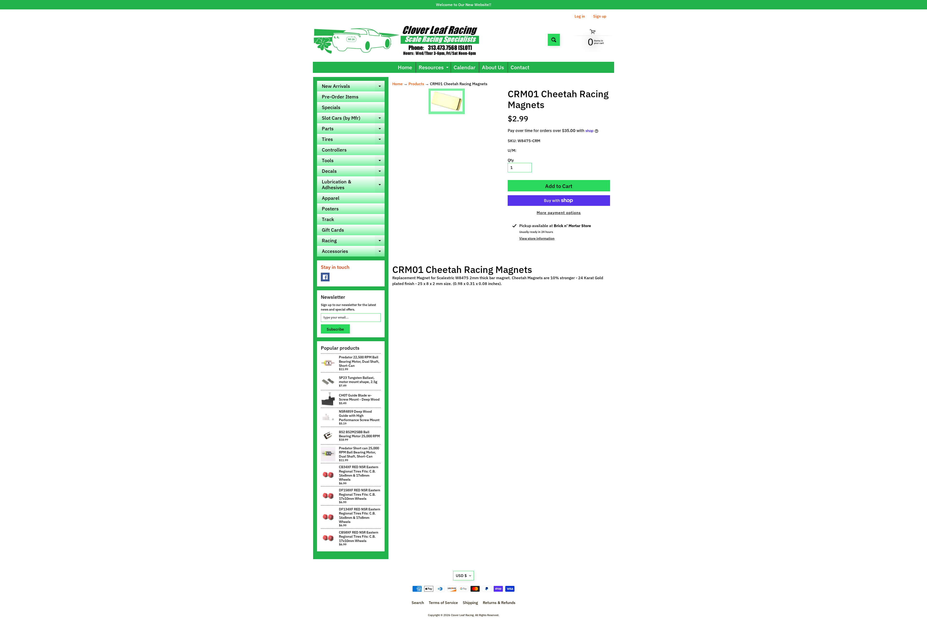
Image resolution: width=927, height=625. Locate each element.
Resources (434, 68)
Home (405, 67)
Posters (330, 208)
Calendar (464, 67)
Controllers (334, 149)
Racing (353, 241)
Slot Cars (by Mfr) (353, 119)
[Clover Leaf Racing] (401, 39)
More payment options (559, 212)
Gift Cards (333, 230)
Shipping (470, 602)
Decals (353, 172)
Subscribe (335, 329)
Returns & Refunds (499, 602)
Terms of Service (443, 602)
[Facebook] (325, 277)
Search (418, 602)
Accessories (353, 252)
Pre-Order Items (340, 96)
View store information (537, 238)
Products (416, 83)
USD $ (461, 575)
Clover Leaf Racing (462, 615)
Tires (353, 140)
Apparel (330, 198)
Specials (331, 107)
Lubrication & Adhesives (353, 184)
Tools (353, 161)
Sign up (599, 16)
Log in (580, 16)
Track (328, 219)
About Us (493, 67)
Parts (353, 129)
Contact (520, 67)
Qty (511, 160)
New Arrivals (353, 87)
